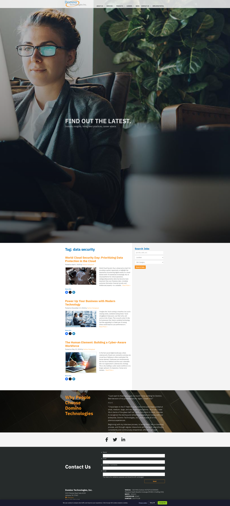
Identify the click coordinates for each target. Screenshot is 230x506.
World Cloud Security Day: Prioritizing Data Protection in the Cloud (94, 259)
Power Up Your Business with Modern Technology (90, 302)
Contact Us (145, 6)
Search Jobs (140, 267)
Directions (70, 498)
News (137, 6)
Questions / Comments (110, 465)
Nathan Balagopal (88, 264)
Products (119, 6)
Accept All (162, 502)
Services (110, 6)
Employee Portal (158, 6)
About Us (100, 6)
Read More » (126, 285)
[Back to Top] (216, 479)
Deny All (152, 502)
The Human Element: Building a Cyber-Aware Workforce (95, 344)
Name (105, 452)
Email (105, 459)
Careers (129, 6)
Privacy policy (143, 503)
